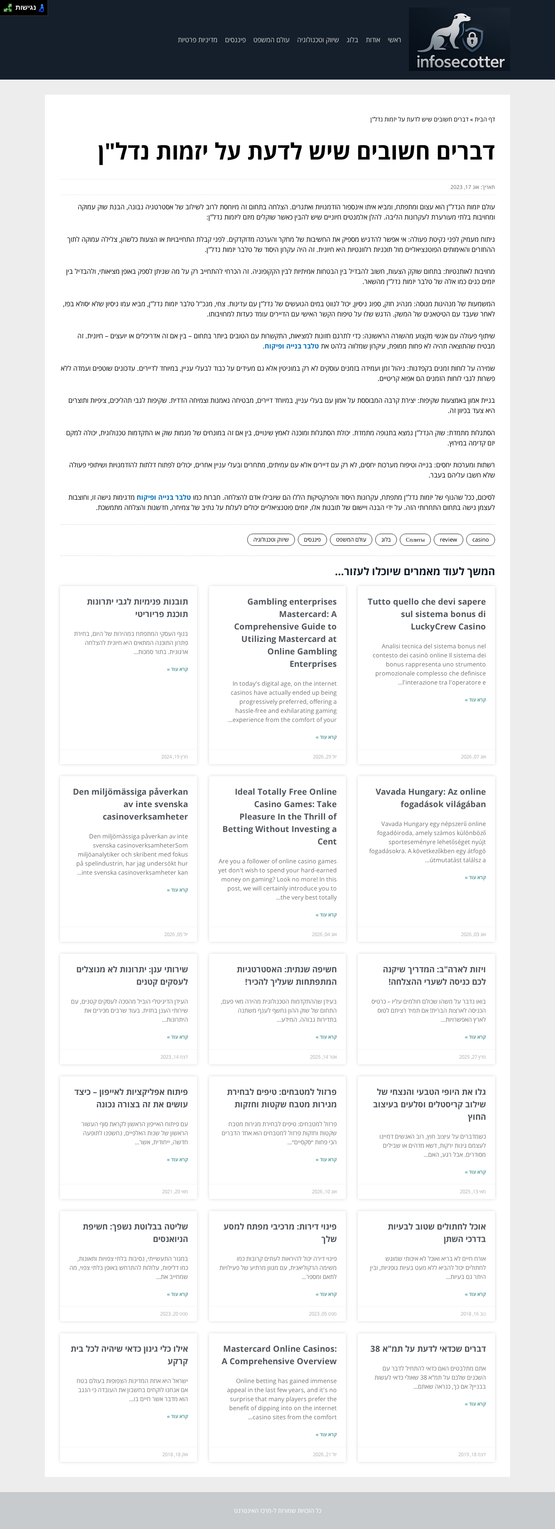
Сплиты (415, 539)
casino (480, 539)
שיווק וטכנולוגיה (318, 39)
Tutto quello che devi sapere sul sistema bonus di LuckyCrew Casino (427, 614)
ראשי (394, 39)
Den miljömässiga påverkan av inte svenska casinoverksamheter (130, 804)
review (448, 539)
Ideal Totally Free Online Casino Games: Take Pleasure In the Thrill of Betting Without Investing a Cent (279, 816)
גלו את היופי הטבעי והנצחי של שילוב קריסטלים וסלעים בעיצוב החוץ (429, 1104)
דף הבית (485, 119)
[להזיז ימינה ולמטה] (10, 10)
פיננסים (235, 39)
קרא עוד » (475, 699)
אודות (373, 39)
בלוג (352, 39)
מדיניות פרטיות (197, 39)
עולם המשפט (271, 39)
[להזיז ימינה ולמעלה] (10, 6)
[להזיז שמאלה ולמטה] (6, 10)
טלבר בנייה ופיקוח (292, 345)
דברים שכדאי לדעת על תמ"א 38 (428, 1348)
